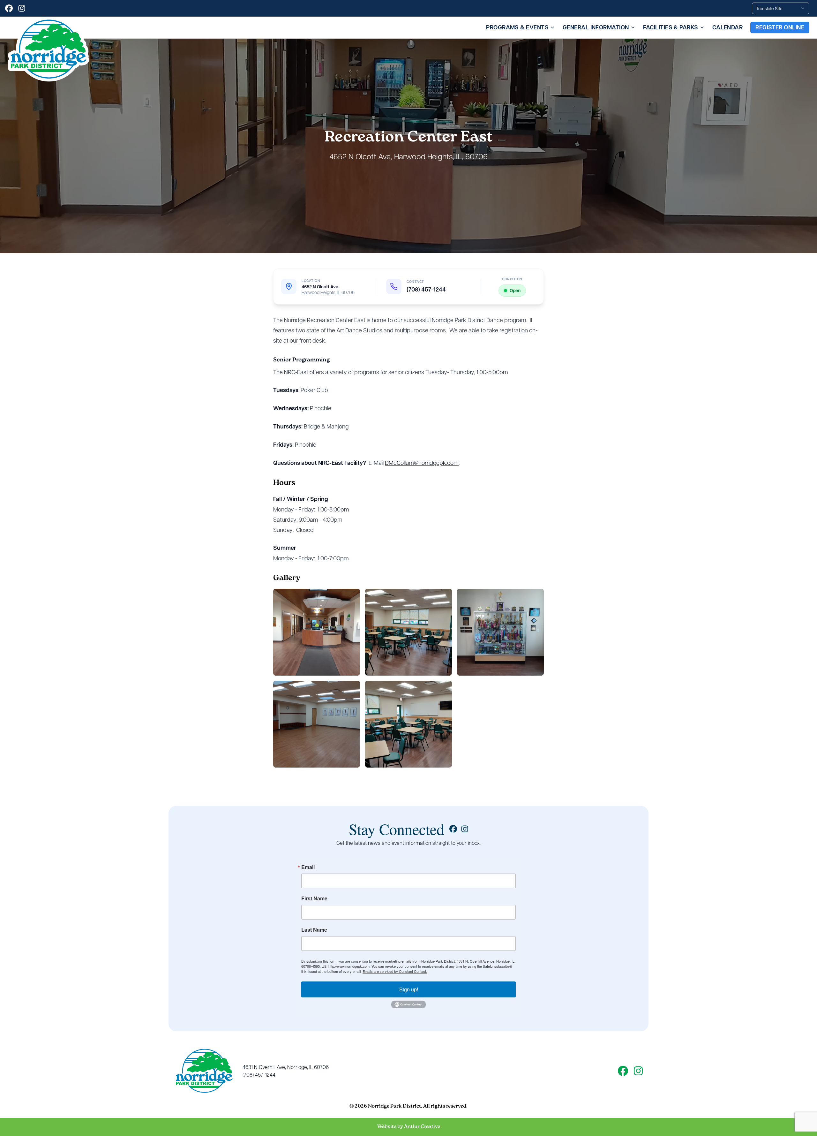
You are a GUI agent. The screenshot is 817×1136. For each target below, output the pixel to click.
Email (308, 867)
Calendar (727, 27)
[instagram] (22, 8)
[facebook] (9, 8)
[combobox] (780, 8)
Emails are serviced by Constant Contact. (395, 971)
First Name (314, 898)
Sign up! (408, 989)
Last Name (314, 929)
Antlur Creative (422, 1127)
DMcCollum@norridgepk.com (422, 462)
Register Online (779, 27)
